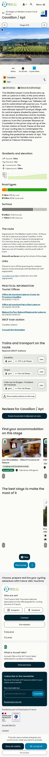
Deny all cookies (13, 746)
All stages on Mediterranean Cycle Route (21, 12)
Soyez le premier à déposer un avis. (24, 416)
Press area (9, 631)
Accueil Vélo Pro (9, 725)
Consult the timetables (13, 329)
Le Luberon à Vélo (10, 275)
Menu (39, 4)
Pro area (8, 637)
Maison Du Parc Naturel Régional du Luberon (24, 312)
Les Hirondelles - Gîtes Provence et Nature (20, 461)
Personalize (24, 753)
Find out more (24, 665)
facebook (36, 610)
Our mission (24, 624)
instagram (15, 610)
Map (26, 557)
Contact (24, 617)
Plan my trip (20, 565)
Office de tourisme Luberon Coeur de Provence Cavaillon (20, 295)
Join (41, 359)
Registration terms (12, 702)
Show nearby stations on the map (21, 396)
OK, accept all (36, 746)
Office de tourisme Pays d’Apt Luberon (21, 304)
